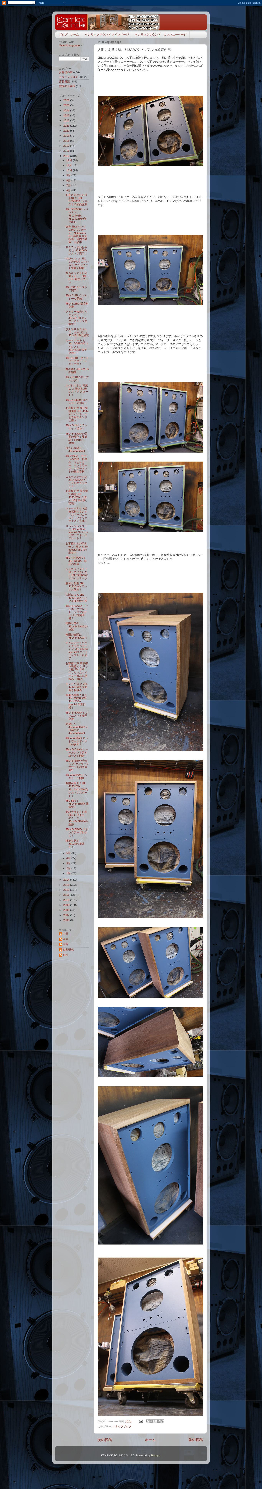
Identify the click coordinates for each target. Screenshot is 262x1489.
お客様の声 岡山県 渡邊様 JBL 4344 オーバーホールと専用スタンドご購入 (77, 414)
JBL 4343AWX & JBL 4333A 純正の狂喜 (76, 560)
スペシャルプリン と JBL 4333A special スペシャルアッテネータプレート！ (77, 532)
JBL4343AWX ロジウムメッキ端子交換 (77, 715)
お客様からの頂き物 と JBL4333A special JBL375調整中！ (77, 548)
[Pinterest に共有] (162, 1421)
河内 (65, 939)
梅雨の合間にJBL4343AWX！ (77, 636)
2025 (66, 105)
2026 (66, 100)
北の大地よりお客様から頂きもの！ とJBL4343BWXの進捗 (77, 818)
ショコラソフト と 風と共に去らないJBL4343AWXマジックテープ (77, 574)
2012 (66, 889)
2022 (66, 120)
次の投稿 (104, 1440)
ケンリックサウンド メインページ (107, 34)
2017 (66, 145)
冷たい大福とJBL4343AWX (75, 450)
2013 (66, 884)
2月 (68, 868)
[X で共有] (155, 1421)
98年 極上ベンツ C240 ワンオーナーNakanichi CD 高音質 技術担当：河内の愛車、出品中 (76, 234)
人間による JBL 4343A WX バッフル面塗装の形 (76, 597)
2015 (66, 156)
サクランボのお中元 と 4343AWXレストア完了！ (76, 250)
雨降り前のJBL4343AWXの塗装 (77, 626)
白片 (65, 944)
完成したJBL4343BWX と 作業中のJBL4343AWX (77, 729)
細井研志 (68, 949)
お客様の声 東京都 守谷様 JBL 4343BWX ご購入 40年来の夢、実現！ (77, 497)
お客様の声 (66, 72)
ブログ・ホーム (69, 34)
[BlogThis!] (151, 1421)
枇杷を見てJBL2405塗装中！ (75, 843)
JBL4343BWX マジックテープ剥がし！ (77, 832)
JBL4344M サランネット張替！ (76, 427)
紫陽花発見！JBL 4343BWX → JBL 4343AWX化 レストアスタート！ (78, 789)
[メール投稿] (140, 1421)
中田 (65, 933)
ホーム (150, 1440)
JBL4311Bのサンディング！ (77, 379)
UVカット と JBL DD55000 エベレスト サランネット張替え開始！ (77, 263)
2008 (66, 910)
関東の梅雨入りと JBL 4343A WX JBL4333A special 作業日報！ (76, 701)
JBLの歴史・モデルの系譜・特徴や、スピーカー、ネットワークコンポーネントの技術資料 (76, 464)
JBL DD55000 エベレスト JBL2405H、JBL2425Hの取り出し (77, 215)
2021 (66, 125)
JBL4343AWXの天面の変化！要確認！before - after (76, 438)
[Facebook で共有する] (159, 1421)
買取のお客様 (67, 86)
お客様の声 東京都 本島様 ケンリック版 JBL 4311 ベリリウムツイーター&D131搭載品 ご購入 (77, 671)
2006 (66, 920)
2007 (66, 915)
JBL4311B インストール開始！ (76, 297)
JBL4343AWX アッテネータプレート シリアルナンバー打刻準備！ (77, 612)
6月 (68, 190)
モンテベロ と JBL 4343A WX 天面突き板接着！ (77, 686)
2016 (66, 150)
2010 (66, 900)
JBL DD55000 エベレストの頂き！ (77, 401)
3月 (68, 863)
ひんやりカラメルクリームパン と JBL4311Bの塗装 (77, 332)
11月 (69, 165)
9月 (68, 175)
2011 (66, 894)
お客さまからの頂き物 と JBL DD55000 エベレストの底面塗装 (77, 199)
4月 (68, 858)
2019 (66, 135)
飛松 (65, 955)
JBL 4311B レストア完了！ (76, 289)
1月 (68, 873)
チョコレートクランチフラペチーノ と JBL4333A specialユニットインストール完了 (77, 650)
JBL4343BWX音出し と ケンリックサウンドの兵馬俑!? (77, 765)
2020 (66, 130)
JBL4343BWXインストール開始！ (77, 777)
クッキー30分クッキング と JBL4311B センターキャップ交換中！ (76, 318)
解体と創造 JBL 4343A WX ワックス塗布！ (76, 586)
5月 (68, 853)
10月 (69, 170)
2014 (66, 879)
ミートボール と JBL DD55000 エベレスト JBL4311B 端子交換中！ (77, 346)
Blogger (155, 1455)
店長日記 (64, 81)
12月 (69, 160)
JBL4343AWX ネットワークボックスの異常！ (77, 741)
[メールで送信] (148, 1421)
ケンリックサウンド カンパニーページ (161, 34)
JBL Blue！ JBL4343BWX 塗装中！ (77, 803)
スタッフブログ (122, 1426)
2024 (66, 110)
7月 (68, 185)
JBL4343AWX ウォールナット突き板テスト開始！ (77, 752)
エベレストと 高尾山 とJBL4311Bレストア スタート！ (77, 390)
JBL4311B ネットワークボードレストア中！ (77, 360)
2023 (66, 115)
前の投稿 (195, 1440)
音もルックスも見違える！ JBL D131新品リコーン (77, 278)
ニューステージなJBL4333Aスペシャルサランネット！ (76, 481)
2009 (66, 905)
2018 (66, 140)
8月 (68, 180)
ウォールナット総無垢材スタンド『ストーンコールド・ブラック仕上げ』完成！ (76, 514)
